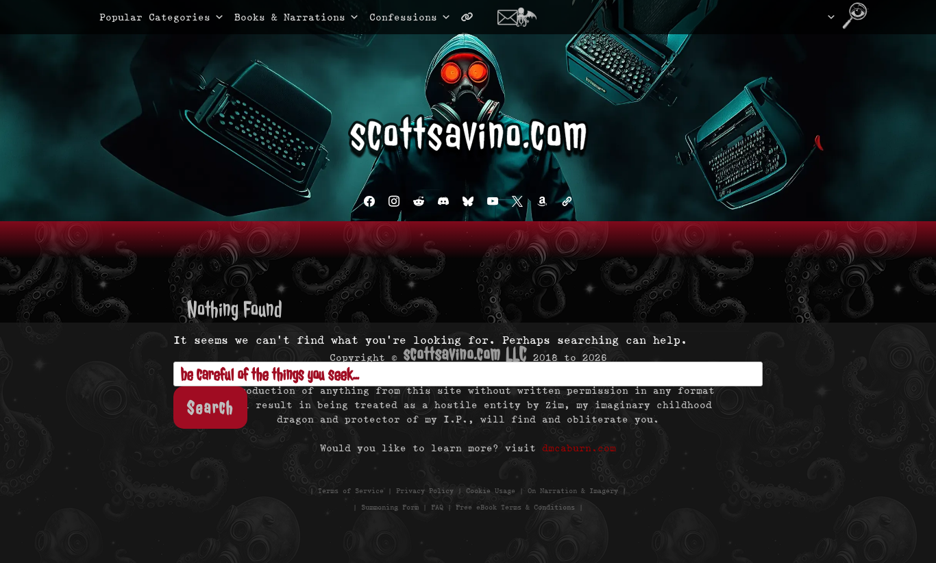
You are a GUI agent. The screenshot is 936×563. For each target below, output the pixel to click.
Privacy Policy (425, 491)
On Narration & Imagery (573, 491)
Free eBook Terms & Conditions (515, 507)
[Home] (813, 17)
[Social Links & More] (472, 17)
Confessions (403, 17)
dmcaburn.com (579, 447)
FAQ (437, 507)
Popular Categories (140, 17)
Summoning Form (390, 507)
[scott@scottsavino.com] (522, 17)
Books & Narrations (289, 17)
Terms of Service (351, 491)
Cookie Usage (490, 491)
